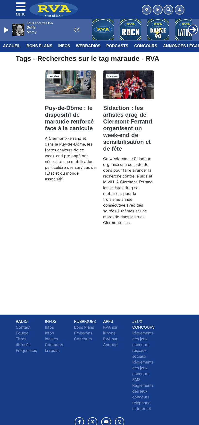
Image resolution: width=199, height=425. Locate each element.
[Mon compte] (179, 10)
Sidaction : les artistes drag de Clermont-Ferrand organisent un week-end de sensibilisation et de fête (127, 128)
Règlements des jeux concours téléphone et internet (143, 397)
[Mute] (76, 29)
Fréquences (26, 350)
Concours (145, 46)
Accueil (12, 46)
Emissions (83, 333)
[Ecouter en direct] (158, 10)
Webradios (88, 46)
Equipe (22, 333)
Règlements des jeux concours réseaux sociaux (143, 345)
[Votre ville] (146, 10)
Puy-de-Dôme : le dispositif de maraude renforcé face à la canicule (69, 118)
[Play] (7, 30)
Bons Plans (39, 46)
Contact (23, 327)
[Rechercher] (168, 10)
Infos (64, 46)
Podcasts (117, 46)
